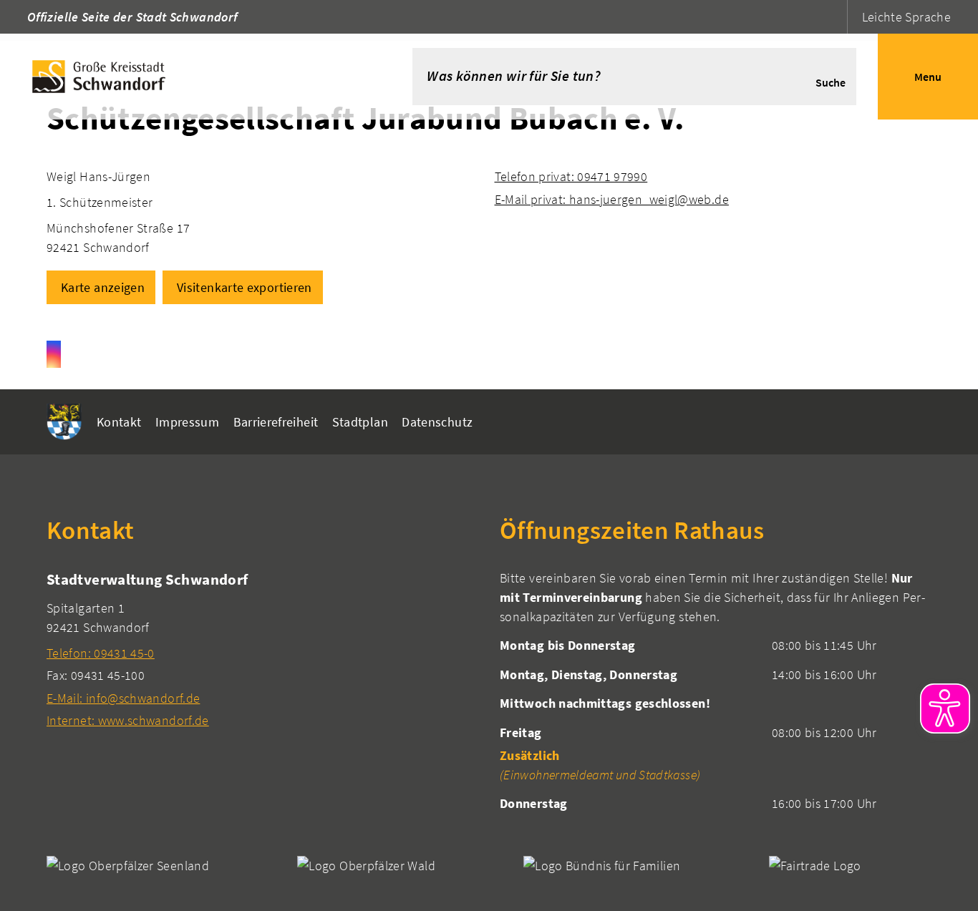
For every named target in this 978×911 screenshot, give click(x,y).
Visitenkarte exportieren (244, 287)
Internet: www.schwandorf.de (128, 720)
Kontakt (119, 422)
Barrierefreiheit (276, 422)
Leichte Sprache (906, 17)
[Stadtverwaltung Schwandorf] (262, 649)
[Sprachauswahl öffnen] (834, 17)
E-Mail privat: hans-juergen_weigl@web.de (612, 199)
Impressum (187, 422)
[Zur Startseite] (184, 77)
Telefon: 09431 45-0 (101, 653)
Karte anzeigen (103, 287)
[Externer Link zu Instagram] (54, 354)
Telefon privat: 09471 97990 (571, 176)
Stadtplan (360, 422)
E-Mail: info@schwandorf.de (123, 698)
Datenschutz (437, 422)
